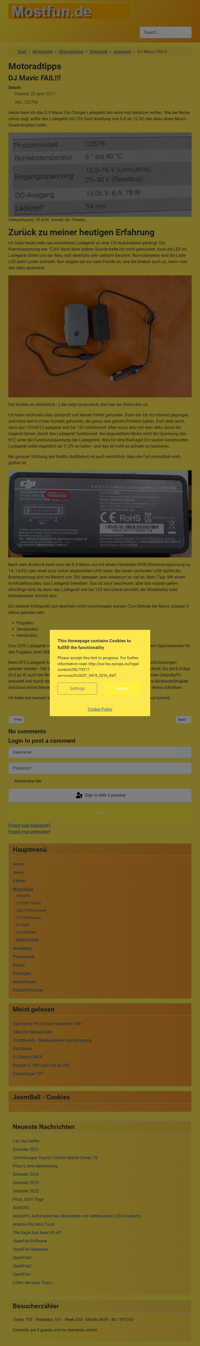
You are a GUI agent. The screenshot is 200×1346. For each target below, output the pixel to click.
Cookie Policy (100, 709)
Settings (77, 688)
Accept (122, 688)
